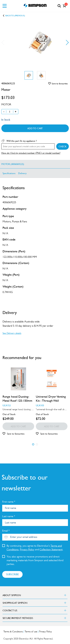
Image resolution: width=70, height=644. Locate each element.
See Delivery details (12, 333)
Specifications (9, 173)
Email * (6, 530)
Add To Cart (35, 128)
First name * (8, 501)
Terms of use (31, 631)
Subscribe (12, 574)
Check (62, 146)
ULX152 (7, 405)
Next (66, 42)
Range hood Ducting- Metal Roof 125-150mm (17, 398)
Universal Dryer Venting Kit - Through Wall (51, 398)
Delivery (22, 173)
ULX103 (40, 405)
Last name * (8, 516)
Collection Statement (51, 549)
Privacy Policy (27, 549)
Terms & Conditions (13, 631)
